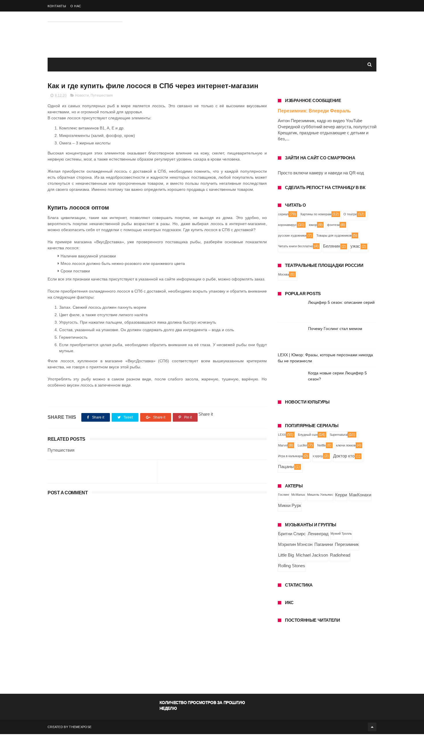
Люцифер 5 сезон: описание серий (341, 302)
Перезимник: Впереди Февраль (314, 110)
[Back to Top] (372, 727)
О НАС (75, 6)
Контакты (57, 6)
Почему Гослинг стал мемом (335, 328)
